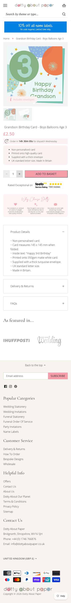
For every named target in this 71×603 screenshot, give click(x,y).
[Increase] (19, 173)
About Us (8, 491)
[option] (35, 74)
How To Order (11, 454)
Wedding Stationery (14, 406)
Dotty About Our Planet (16, 496)
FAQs (13, 303)
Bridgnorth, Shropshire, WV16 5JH (23, 534)
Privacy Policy (11, 506)
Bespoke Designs (13, 459)
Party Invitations (12, 427)
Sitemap (8, 511)
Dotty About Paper (14, 529)
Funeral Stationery (13, 417)
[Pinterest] (15, 386)
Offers (7, 481)
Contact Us (9, 486)
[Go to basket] (64, 5)
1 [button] (34, 103)
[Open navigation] (5, 5)
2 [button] (37, 103)
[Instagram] (10, 386)
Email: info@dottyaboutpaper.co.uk (24, 544)
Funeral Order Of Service (18, 421)
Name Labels (11, 432)
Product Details (20, 232)
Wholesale (9, 464)
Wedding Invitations (14, 412)
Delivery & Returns (22, 286)
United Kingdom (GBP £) (18, 558)
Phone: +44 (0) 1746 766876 (19, 539)
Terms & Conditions (14, 501)
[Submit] (64, 14)
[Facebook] (5, 386)
